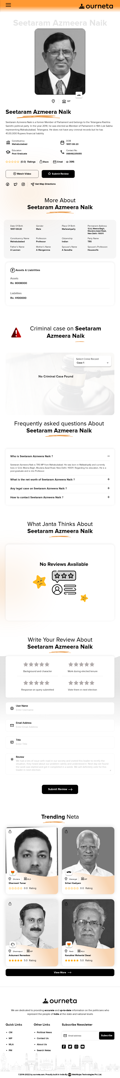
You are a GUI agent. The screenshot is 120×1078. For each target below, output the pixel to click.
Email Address (23, 723)
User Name (22, 706)
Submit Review (60, 173)
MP (10, 1038)
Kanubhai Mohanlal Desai (78, 955)
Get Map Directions (45, 184)
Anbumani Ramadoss (19, 955)
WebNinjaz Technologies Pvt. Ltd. (87, 1074)
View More (60, 972)
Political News (44, 1032)
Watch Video (24, 173)
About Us (42, 1044)
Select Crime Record (87, 359)
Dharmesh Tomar (17, 883)
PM (10, 1050)
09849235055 (74, 153)
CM (10, 1032)
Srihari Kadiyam (73, 883)
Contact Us (43, 1038)
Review (20, 757)
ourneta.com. (39, 1074)
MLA (11, 1044)
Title (18, 740)
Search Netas (44, 1050)
